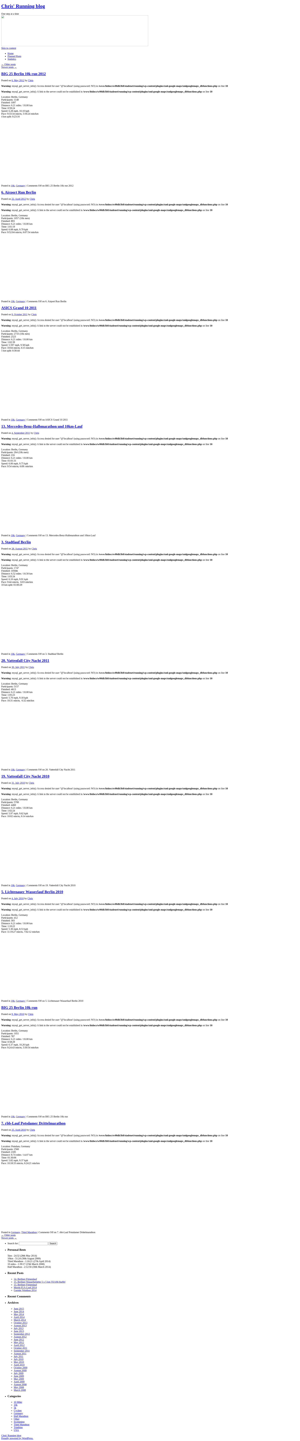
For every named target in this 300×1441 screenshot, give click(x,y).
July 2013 (18, 1328)
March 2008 (20, 1390)
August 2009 (20, 1370)
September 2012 (22, 1334)
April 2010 (19, 1365)
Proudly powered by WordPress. (17, 1438)
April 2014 (19, 1317)
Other (16, 1419)
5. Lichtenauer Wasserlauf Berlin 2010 (32, 892)
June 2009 (19, 1376)
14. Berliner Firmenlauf (25, 1279)
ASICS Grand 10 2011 (19, 308)
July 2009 (18, 1373)
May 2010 (19, 1362)
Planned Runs (14, 56)
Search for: (13, 1243)
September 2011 (22, 1350)
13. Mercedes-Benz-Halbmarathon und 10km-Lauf (41, 426)
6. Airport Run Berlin (18, 192)
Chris (30, 80)
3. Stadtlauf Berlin (16, 542)
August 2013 (20, 1325)
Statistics (12, 59)
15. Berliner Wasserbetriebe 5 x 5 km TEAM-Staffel (39, 1282)
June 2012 (19, 1339)
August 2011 (20, 1353)
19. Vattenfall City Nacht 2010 (25, 776)
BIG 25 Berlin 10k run (19, 1007)
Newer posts (9, 67)
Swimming (19, 1421)
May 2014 (19, 1314)
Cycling (18, 1410)
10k (13, 185)
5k (15, 1407)
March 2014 (20, 1320)
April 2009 (19, 1381)
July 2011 (18, 1356)
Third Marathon (29, 1232)
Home (11, 53)
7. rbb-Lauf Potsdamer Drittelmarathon (33, 1123)
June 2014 (19, 1311)
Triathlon (18, 1427)
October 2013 (20, 1322)
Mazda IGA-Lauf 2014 (25, 1287)
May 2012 (19, 1342)
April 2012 (19, 1345)
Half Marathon (21, 1416)
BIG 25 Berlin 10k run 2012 (23, 74)
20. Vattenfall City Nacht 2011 (25, 661)
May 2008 (19, 1387)
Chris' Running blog (23, 6)
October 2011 (20, 1348)
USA (16, 1430)
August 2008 (20, 1384)
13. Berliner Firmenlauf (25, 1284)
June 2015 (19, 1308)
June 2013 (19, 1331)
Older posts (8, 64)
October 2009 (20, 1367)
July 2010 (18, 1359)
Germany (20, 185)
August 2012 (20, 1336)
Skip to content (8, 48)
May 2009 (19, 1379)
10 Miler (18, 1402)
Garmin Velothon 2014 (25, 1290)
